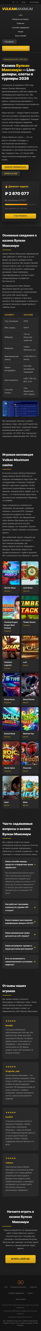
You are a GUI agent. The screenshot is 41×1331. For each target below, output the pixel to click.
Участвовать (20, 216)
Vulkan (17, 9)
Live (20, 15)
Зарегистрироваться (16, 48)
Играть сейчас (20, 1259)
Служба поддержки (20, 27)
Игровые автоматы (20, 19)
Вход (24, 2)
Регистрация (34, 2)
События (20, 23)
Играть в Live (10, 174)
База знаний (20, 36)
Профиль (9, 42)
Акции (20, 32)
